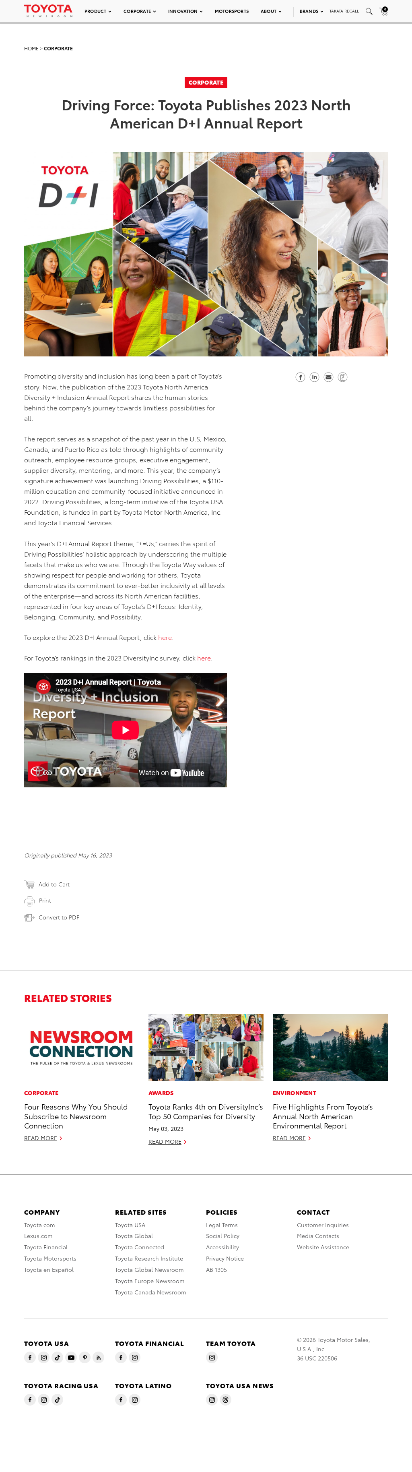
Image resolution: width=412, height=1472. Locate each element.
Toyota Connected (139, 1247)
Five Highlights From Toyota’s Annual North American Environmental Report (323, 1115)
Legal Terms (222, 1225)
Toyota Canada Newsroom (150, 1292)
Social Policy (222, 1236)
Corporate (137, 11)
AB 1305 (216, 1269)
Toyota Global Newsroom (149, 1269)
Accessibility (222, 1247)
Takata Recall (344, 11)
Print (45, 900)
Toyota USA (130, 1225)
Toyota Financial (46, 1247)
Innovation (183, 11)
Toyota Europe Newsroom (150, 1281)
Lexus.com (38, 1236)
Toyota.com (39, 1225)
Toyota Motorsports (50, 1258)
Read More (40, 1138)
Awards (161, 1093)
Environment (294, 1093)
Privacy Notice (225, 1258)
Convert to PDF (59, 917)
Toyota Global (134, 1236)
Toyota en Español (49, 1269)
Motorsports (232, 11)
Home (31, 48)
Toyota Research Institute (149, 1258)
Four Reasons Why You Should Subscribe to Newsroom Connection (76, 1115)
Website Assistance (323, 1247)
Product (95, 11)
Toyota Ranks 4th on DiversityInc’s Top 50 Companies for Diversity (205, 1110)
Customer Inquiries (323, 1225)
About (268, 11)
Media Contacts (318, 1236)
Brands (309, 11)
